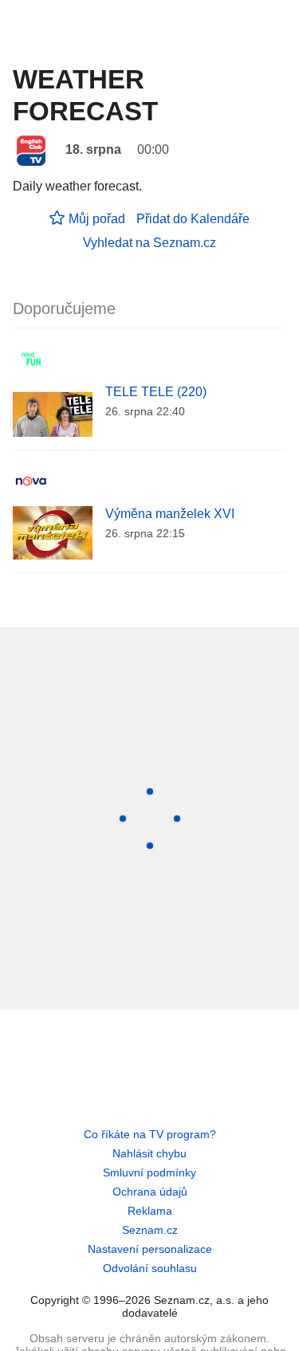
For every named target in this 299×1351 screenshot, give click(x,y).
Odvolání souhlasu (150, 1268)
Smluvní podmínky (149, 1172)
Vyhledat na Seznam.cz (149, 242)
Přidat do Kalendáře (193, 219)
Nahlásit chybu (149, 1153)
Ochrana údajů (149, 1191)
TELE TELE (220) (156, 392)
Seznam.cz (150, 1229)
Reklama (150, 1210)
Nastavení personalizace (150, 1249)
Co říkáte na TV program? (150, 1134)
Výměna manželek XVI (169, 513)
